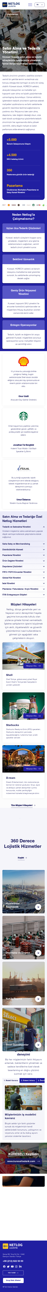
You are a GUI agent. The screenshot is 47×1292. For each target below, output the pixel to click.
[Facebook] (4, 1266)
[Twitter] (8, 1266)
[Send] (38, 907)
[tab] (10, 1080)
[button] (13, 1280)
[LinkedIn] (20, 1266)
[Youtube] (12, 1266)
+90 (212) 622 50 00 (13, 1261)
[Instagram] (16, 1266)
